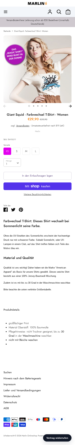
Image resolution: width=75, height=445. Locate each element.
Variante (6, 145)
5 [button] (46, 105)
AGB (6, 408)
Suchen (7, 372)
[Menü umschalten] (5, 12)
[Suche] (58, 10)
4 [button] (42, 105)
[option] (37, 69)
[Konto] (49, 10)
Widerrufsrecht (11, 396)
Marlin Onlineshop (29, 435)
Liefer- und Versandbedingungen (22, 390)
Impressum (9, 384)
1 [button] (29, 106)
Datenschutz (10, 402)
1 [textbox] (6, 164)
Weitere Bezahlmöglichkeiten (37, 194)
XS (7, 151)
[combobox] (12, 162)
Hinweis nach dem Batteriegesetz (22, 378)
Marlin (37, 131)
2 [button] (33, 105)
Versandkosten (22, 125)
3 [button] (37, 105)
